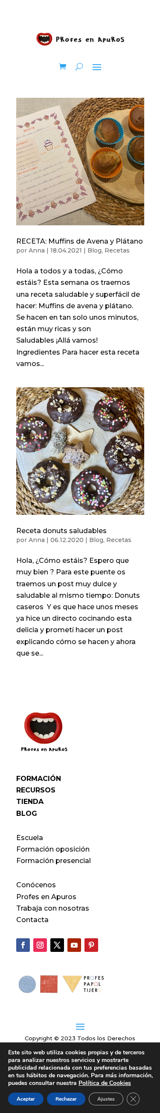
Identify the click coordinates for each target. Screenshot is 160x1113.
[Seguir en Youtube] (74, 945)
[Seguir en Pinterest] (91, 945)
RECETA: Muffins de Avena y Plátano (79, 241)
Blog (94, 250)
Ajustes (106, 1099)
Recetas (117, 250)
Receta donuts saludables (61, 531)
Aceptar (26, 1099)
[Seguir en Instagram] (40, 945)
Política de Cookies (105, 1083)
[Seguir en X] (57, 945)
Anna (37, 250)
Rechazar (66, 1099)
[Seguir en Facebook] (23, 945)
